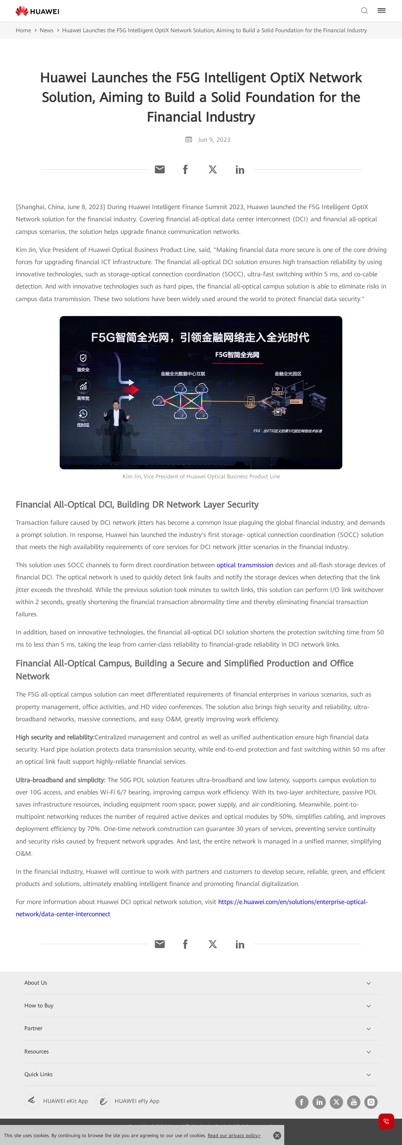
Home (23, 30)
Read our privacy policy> (234, 1135)
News (46, 30)
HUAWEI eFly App (137, 1101)
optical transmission (245, 565)
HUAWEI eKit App (65, 1101)
